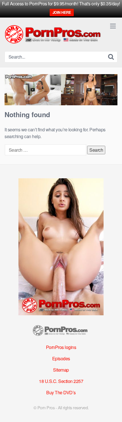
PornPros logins (61, 347)
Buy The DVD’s (61, 392)
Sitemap (61, 370)
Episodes (61, 358)
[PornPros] (54, 35)
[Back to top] (112, 409)
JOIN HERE (61, 12)
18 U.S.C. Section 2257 (61, 381)
